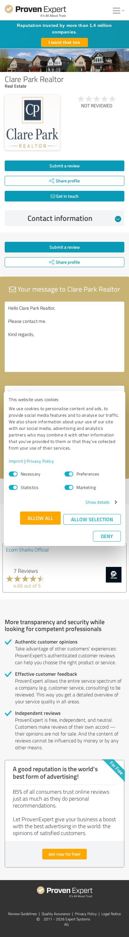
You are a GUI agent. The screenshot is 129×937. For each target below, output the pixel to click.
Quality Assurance (56, 913)
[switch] (68, 473)
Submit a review (64, 166)
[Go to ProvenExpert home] (35, 12)
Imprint (16, 461)
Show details (97, 502)
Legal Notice (111, 913)
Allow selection (92, 519)
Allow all (40, 518)
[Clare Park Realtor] (32, 123)
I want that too (64, 42)
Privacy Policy (40, 461)
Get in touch (67, 196)
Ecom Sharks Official (27, 549)
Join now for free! (64, 854)
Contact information (60, 218)
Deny (107, 536)
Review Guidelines (22, 913)
